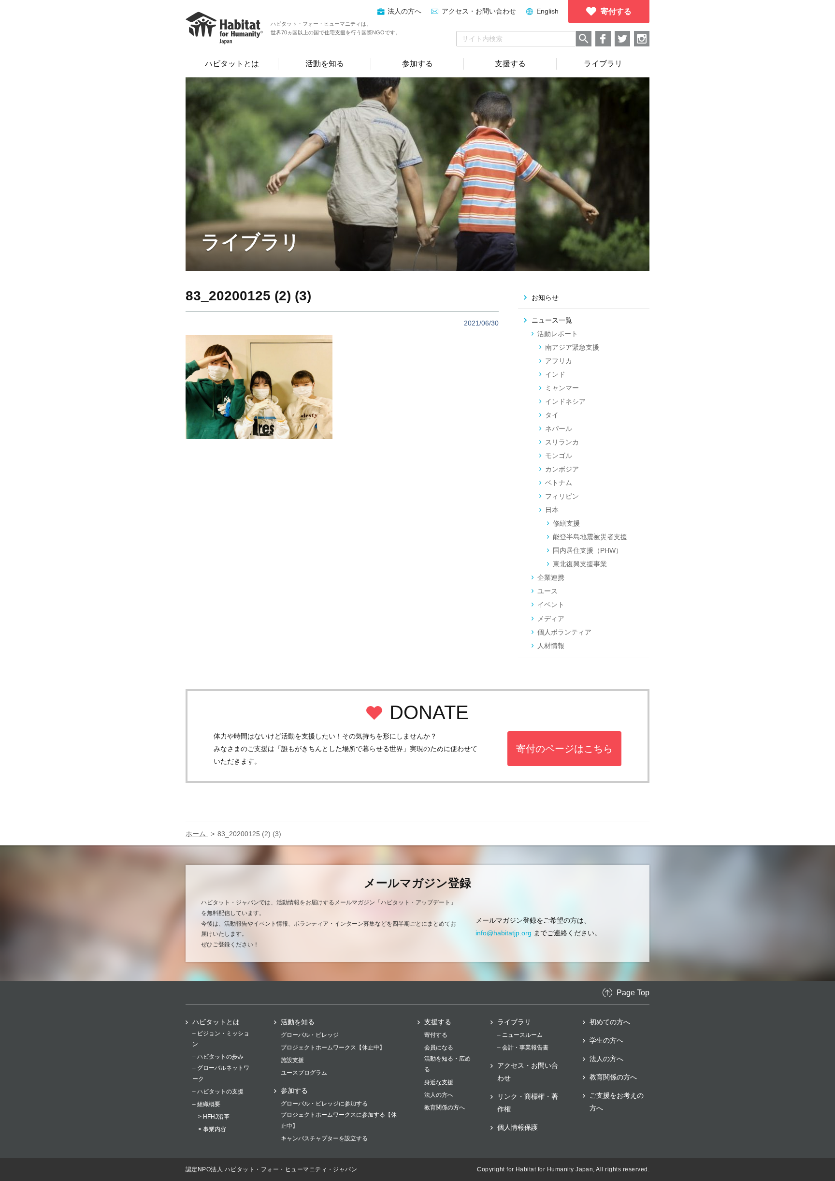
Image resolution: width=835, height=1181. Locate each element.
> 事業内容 (212, 1129)
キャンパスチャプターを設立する (324, 1138)
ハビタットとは (216, 1022)
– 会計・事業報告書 (522, 1047)
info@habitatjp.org (503, 933)
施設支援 (292, 1060)
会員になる (438, 1047)
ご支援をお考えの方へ (617, 1102)
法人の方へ (438, 1095)
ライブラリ (514, 1022)
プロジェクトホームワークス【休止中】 (333, 1047)
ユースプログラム (304, 1072)
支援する (437, 1022)
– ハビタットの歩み (218, 1056)
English (547, 11)
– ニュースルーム (520, 1035)
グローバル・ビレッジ (310, 1035)
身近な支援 (438, 1082)
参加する (294, 1090)
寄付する (435, 1035)
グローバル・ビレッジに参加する (324, 1103)
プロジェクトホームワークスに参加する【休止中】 (339, 1120)
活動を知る (298, 1022)
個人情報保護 (517, 1127)
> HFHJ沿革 (214, 1116)
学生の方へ (606, 1040)
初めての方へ (610, 1022)
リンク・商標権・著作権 (527, 1102)
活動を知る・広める (447, 1064)
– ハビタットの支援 (218, 1091)
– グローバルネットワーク (220, 1073)
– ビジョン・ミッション (220, 1039)
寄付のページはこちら (564, 748)
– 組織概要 (206, 1104)
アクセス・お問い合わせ (479, 11)
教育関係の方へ (444, 1107)
